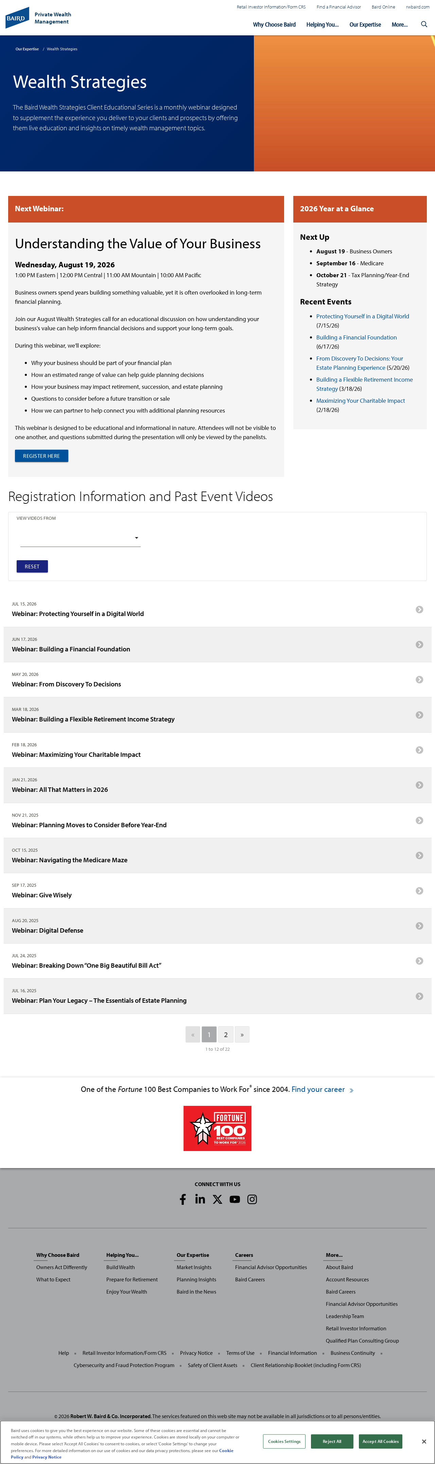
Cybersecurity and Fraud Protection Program (124, 1365)
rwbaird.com (418, 7)
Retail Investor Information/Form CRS (271, 7)
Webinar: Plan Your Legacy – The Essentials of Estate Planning (99, 1000)
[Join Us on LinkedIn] (200, 1199)
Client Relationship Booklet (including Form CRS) (306, 1365)
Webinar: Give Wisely (42, 894)
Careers (244, 1254)
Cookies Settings (284, 1441)
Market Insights (194, 1267)
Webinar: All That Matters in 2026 (60, 789)
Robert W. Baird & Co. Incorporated (110, 1416)
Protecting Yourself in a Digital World (362, 316)
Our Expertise (365, 24)
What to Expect (53, 1279)
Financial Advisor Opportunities (271, 1267)
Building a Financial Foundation (356, 337)
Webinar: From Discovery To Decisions (66, 683)
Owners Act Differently (61, 1267)
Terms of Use (240, 1352)
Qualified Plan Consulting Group (362, 1340)
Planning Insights (196, 1279)
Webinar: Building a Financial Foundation (71, 648)
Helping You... (323, 24)
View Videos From (36, 518)
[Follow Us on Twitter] (217, 1199)
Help (63, 1352)
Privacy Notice (196, 1352)
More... (400, 24)
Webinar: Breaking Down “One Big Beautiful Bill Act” (86, 965)
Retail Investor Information (356, 1328)
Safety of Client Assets (212, 1365)
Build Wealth (120, 1267)
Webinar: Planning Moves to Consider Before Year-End (89, 824)
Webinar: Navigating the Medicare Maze (69, 859)
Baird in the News (196, 1291)
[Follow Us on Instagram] (252, 1199)
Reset (32, 566)
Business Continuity (353, 1352)
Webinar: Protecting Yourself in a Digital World (78, 613)
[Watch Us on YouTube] (235, 1199)
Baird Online (383, 7)
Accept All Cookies (381, 1441)
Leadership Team (345, 1316)
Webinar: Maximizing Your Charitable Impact (76, 754)
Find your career (319, 1089)
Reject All (332, 1441)
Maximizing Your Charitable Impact (360, 400)
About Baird (339, 1267)
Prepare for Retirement (132, 1279)
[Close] (424, 1441)
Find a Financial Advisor (339, 7)
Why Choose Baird (274, 24)
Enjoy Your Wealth (126, 1291)
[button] (424, 24)
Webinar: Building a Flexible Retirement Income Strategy (93, 718)
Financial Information (292, 1352)
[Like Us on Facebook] (183, 1199)
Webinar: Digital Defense (47, 930)
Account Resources (347, 1279)
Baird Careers (250, 1279)
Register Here (41, 455)
